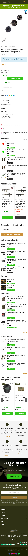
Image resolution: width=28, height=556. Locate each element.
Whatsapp (11, 95)
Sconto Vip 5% (10, 279)
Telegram (13, 95)
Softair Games (11, 549)
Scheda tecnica (5, 100)
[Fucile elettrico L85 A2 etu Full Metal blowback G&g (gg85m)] (7, 192)
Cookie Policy (24, 549)
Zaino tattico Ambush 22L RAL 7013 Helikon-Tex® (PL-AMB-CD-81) (15, 297)
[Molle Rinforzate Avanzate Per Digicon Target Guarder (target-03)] (3, 365)
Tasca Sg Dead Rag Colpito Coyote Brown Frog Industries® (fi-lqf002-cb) (17, 166)
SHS (8, 70)
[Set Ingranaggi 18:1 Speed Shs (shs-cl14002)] (3, 245)
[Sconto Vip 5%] (3, 281)
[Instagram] (12, 554)
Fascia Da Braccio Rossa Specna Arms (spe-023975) (16, 142)
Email (9, 95)
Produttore (3, 102)
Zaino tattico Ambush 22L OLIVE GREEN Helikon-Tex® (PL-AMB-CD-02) (16, 305)
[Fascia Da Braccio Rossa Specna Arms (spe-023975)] (3, 144)
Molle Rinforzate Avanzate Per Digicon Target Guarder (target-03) (16, 364)
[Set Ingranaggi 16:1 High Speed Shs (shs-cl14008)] (3, 253)
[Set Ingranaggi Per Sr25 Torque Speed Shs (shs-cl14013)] (3, 268)
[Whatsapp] (19, 554)
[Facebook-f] (9, 554)
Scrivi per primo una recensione (12, 234)
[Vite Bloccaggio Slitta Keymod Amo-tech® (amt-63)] (3, 349)
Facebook (5, 95)
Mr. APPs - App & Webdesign (15, 550)
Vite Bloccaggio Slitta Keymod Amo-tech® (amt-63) (16, 348)
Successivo (26, 46)
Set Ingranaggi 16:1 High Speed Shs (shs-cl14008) (16, 252)
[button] (24, 138)
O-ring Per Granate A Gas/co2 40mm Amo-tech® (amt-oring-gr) (16, 340)
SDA (23, 453)
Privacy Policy (18, 549)
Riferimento (4, 104)
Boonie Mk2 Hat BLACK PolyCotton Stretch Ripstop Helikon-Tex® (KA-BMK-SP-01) (16, 322)
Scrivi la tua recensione (7, 54)
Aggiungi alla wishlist (6, 90)
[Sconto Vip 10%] (3, 287)
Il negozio (7, 436)
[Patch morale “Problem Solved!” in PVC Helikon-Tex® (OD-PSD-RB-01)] (3, 314)
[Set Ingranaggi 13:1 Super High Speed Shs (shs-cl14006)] (3, 261)
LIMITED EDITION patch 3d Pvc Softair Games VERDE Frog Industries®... (16, 174)
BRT (19, 453)
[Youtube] (14, 554)
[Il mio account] (26, 2)
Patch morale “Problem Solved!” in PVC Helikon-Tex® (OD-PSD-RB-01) (16, 313)
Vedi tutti (25, 332)
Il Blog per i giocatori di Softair (14, 464)
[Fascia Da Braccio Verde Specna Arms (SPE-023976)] (3, 151)
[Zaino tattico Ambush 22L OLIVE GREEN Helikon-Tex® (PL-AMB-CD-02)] (3, 306)
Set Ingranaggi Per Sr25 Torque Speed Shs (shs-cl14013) (16, 267)
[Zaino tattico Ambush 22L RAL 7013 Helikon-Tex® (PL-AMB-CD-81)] (3, 298)
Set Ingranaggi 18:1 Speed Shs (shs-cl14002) (16, 244)
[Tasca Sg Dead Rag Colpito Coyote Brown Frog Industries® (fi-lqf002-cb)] (3, 167)
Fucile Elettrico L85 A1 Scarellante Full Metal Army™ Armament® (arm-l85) (20, 204)
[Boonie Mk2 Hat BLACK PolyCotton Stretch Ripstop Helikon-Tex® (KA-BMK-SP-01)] (3, 322)
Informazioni (21, 437)
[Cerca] (17, 2)
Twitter (7, 95)
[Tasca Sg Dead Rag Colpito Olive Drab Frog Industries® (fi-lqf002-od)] (3, 159)
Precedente (22, 46)
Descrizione (4, 108)
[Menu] (1, 2)
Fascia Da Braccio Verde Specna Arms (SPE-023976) (16, 150)
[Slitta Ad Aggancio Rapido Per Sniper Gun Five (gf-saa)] (3, 357)
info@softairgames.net (15, 536)
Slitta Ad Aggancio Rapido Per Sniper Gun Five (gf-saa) (16, 356)
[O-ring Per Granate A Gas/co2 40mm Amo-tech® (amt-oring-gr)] (3, 341)
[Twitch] (16, 554)
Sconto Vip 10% (11, 285)
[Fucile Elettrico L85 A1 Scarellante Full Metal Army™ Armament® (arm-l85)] (21, 192)
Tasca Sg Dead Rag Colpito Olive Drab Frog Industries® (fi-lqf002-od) (16, 158)
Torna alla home (24, 46)
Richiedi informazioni (7, 87)
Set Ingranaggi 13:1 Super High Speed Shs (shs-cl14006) (16, 260)
